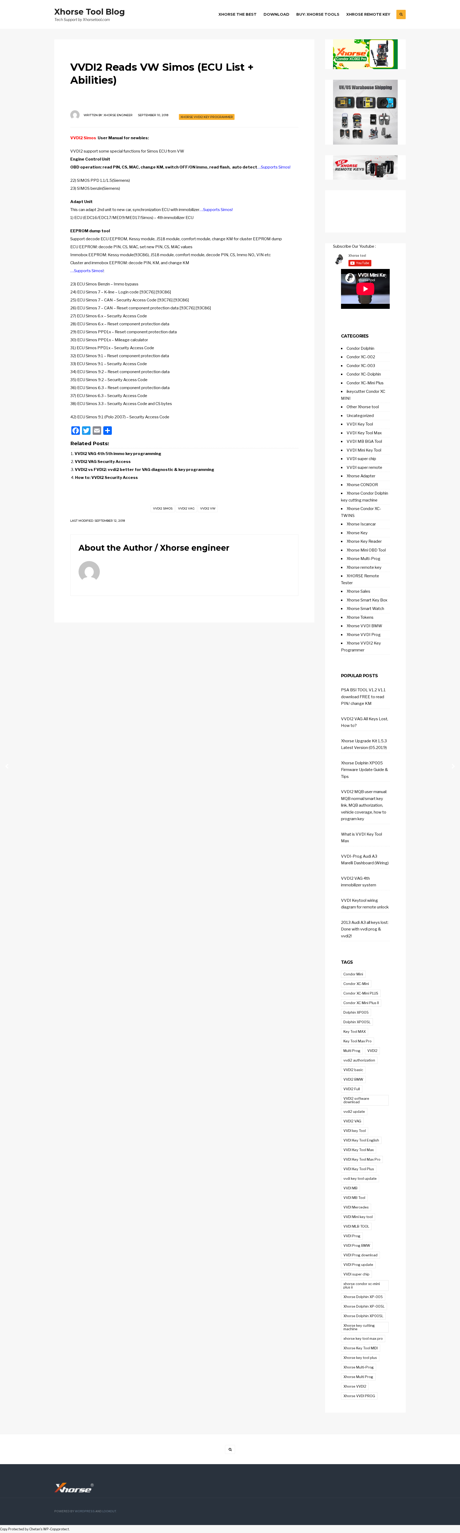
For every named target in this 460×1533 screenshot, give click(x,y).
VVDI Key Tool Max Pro (361, 1159)
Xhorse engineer (118, 115)
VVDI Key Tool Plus (358, 1169)
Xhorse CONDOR (362, 484)
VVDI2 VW (207, 508)
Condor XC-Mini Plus (365, 383)
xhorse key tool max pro (363, 1338)
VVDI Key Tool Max (364, 433)
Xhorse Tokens (360, 617)
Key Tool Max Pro (357, 1041)
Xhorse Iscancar (361, 524)
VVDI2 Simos (83, 138)
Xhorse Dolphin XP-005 (363, 1297)
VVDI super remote (364, 467)
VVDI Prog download (360, 1255)
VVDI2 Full (351, 1089)
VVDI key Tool (354, 1130)
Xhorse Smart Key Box (367, 600)
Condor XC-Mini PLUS (360, 993)
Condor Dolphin (360, 348)
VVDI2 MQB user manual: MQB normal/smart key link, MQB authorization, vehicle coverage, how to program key (364, 805)
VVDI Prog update (358, 1264)
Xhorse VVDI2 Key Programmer (206, 117)
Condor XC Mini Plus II (361, 1003)
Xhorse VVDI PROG (359, 1396)
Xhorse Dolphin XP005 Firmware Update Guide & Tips (364, 770)
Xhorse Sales (358, 591)
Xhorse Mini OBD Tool (366, 550)
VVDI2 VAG (186, 508)
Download (276, 14)
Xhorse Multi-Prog (363, 558)
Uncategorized (360, 415)
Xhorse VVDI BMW (364, 626)
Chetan (34, 1529)
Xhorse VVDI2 (354, 1386)
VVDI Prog (351, 1236)
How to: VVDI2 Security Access (106, 477)
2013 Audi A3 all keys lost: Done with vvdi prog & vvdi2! (364, 929)
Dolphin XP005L (357, 1022)
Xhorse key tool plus (360, 1357)
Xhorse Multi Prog (358, 1377)
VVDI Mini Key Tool (364, 450)
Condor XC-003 (361, 365)
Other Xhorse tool (363, 407)
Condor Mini (353, 974)
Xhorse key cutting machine (359, 1327)
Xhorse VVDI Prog (364, 634)
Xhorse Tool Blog (89, 12)
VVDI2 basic (353, 1070)
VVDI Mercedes (356, 1207)
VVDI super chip (361, 458)
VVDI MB (350, 1188)
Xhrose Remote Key (368, 14)
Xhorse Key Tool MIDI (360, 1348)
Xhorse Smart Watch (365, 608)
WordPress (85, 1511)
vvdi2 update (354, 1111)
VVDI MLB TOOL (356, 1226)
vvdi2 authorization (359, 1060)
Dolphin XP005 (356, 1012)
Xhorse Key (357, 532)
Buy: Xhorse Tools (317, 14)
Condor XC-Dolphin (364, 374)
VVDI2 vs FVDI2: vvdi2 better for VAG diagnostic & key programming (144, 469)
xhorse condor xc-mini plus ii (361, 1285)
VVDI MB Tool (354, 1197)
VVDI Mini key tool (358, 1217)
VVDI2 (372, 1050)
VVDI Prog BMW (356, 1245)
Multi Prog (351, 1050)
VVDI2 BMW (353, 1079)
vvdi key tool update (360, 1178)
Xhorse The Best (238, 14)
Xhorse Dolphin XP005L (363, 1316)
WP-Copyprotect (56, 1529)
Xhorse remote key (364, 567)
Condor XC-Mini (356, 984)
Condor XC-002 (361, 357)
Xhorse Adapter (361, 476)
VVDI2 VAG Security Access (103, 461)
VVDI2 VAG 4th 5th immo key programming (118, 453)
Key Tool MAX (354, 1031)
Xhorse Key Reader (364, 541)
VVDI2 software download (356, 1100)
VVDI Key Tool (360, 424)
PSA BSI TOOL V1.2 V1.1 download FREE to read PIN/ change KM (363, 697)
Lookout (109, 1511)
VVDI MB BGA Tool (364, 441)
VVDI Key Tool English (361, 1140)
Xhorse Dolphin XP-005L (364, 1306)
